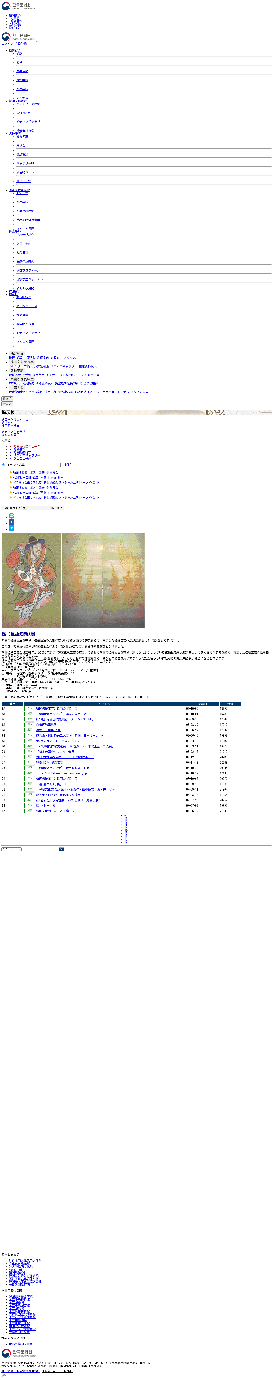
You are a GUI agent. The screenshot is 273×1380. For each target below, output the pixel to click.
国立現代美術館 (19, 1323)
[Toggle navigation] (37, 41)
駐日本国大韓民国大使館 (25, 1260)
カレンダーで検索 (28, 103)
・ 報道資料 (17, 449)
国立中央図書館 (19, 1305)
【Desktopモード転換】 (57, 1371)
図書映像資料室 (22, 379)
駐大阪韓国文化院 (21, 1266)
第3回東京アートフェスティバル (57, 740)
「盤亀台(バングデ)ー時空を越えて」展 (63, 767)
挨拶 (19, 53)
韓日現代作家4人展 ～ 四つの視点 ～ (65, 757)
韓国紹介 (15, 15)
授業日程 (22, 252)
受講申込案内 (25, 261)
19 (125, 842)
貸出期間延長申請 (28, 219)
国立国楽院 (16, 1308)
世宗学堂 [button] (15, 231)
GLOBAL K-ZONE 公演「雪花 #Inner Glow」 (39, 477)
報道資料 (16, 21)
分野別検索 (23, 112)
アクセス (22, 97)
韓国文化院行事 (22, 362)
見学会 (20, 145)
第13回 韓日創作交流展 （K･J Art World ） (65, 719)
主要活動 (22, 71)
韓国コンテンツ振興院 (24, 1275)
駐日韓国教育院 (19, 1284)
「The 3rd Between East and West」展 (62, 773)
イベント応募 (16, 464)
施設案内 (22, 80)
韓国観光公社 (18, 1272)
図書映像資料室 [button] (19, 190)
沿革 (19, 62)
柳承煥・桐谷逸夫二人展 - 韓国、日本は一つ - (69, 735)
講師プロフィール (28, 270)
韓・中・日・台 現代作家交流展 (58, 794)
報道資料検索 (25, 130)
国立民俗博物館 (19, 1311)
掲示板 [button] (13, 294)
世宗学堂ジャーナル (29, 279)
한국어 (32, 43)
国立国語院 (16, 1302)
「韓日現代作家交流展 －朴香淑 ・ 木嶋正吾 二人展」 (75, 746)
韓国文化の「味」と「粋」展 (55, 810)
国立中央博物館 (19, 1299)
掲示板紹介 (23, 297)
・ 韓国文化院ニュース (24, 446)
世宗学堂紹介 (25, 234)
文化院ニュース (26, 306)
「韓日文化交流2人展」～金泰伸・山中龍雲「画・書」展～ (75, 789)
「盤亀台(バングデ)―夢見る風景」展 (61, 713)
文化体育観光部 (19, 1263)
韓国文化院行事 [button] (19, 100)
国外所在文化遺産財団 (24, 1278)
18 (125, 839)
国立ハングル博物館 (22, 1317)
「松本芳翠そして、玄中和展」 (57, 751)
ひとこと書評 (25, 228)
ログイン (15, 27)
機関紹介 (17, 353)
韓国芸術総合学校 (21, 1296)
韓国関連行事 (25, 323)
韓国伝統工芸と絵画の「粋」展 (57, 708)
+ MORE (66, 464)
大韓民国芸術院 (19, 1332)
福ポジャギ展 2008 (48, 730)
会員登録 (15, 24)
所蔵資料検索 (25, 210)
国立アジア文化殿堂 (22, 1329)
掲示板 (15, 18)
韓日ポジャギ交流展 (49, 762)
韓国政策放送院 (19, 1326)
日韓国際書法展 (46, 724)
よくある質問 (25, 288)
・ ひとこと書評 (20, 458)
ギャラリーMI (25, 163)
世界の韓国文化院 (21, 1343)
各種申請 (17, 370)
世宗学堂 (17, 388)
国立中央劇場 (18, 1320)
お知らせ (22, 193)
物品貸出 (22, 154)
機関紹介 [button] (15, 50)
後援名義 (22, 136)
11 (125, 818)
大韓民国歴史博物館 (22, 1314)
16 (125, 833)
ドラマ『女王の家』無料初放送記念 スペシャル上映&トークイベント (56, 482)
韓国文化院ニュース (14, 419)
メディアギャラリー (29, 121)
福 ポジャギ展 (45, 805)
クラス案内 (23, 243)
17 (125, 836)
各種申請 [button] (15, 133)
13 (125, 824)
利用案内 (22, 89)
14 (125, 827)
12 (125, 821)
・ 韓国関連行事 (20, 452)
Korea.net (15, 1269)
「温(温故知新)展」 (49, 784)
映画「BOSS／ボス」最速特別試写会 (35, 472)
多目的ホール (25, 172)
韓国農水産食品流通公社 (25, 1281)
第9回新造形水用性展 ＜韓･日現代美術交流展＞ (68, 800)
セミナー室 (23, 181)
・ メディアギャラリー (24, 455)
